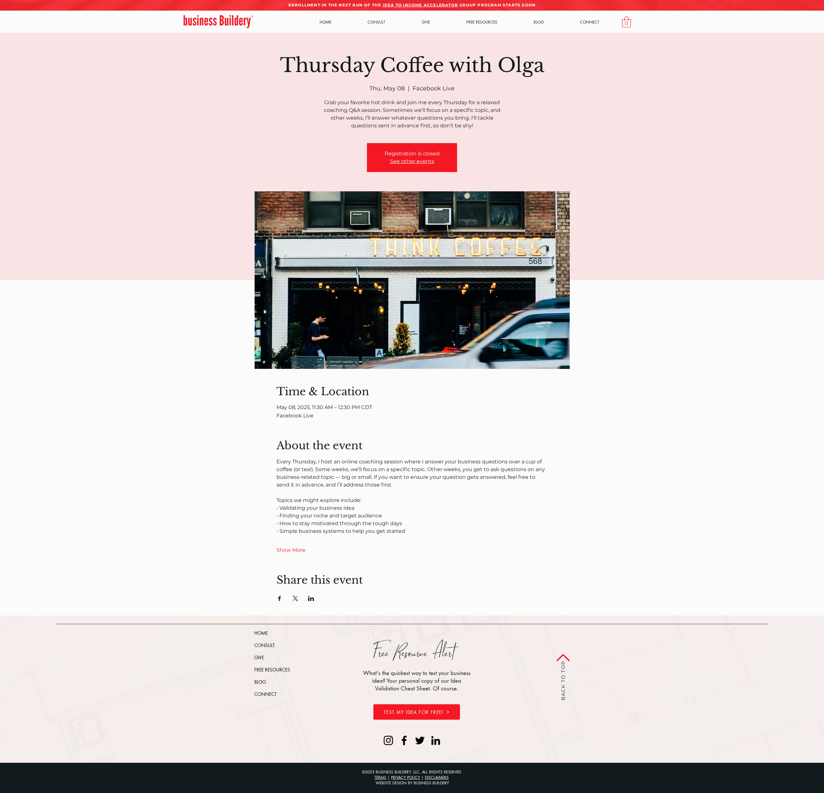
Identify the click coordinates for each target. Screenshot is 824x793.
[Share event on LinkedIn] (311, 598)
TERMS (380, 777)
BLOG (260, 682)
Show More (290, 550)
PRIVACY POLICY (405, 777)
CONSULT (264, 645)
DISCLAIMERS (437, 777)
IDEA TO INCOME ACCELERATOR (420, 5)
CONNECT (265, 694)
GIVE (259, 657)
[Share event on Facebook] (279, 598)
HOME (261, 633)
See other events (412, 161)
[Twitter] (420, 740)
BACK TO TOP (563, 679)
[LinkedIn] (435, 740)
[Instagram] (388, 740)
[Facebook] (404, 740)
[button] (626, 22)
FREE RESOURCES (272, 670)
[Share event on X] (295, 598)
